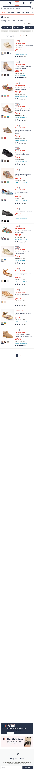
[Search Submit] (30, 8)
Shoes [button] (5, 31)
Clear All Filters (28, 24)
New (18, 12)
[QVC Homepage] (2, 17)
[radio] (2, 53)
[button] (3, 4)
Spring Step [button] (14, 31)
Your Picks (11, 12)
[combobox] (15, 8)
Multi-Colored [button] (26, 31)
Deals (3, 12)
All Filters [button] (10, 36)
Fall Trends (25, 12)
